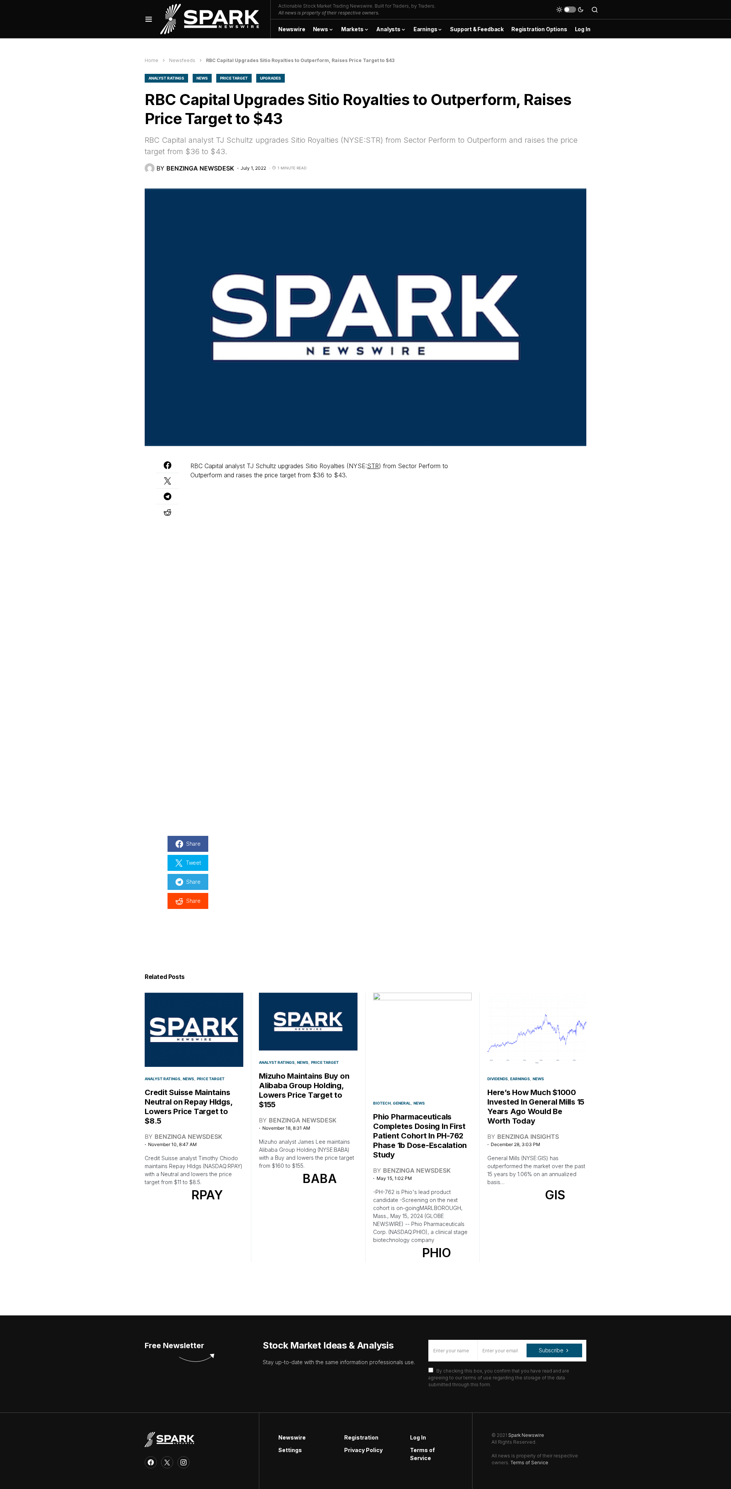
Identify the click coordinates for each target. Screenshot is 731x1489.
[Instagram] (183, 1462)
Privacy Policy (363, 1450)
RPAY (207, 1195)
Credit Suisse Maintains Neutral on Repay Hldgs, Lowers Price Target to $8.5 (188, 1107)
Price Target (234, 78)
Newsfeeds (182, 60)
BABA (320, 1178)
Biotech (382, 1103)
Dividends (497, 1078)
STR (373, 466)
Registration (361, 1437)
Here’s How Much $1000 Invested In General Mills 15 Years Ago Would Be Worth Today (535, 1107)
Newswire (292, 1437)
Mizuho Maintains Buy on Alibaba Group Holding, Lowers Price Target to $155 (304, 1090)
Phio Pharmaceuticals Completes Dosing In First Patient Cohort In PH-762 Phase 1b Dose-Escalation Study (420, 1135)
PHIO (436, 1252)
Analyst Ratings (166, 78)
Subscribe (551, 1350)
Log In (418, 1437)
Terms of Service (422, 1454)
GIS (555, 1195)
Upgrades (270, 78)
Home (151, 60)
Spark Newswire (526, 1435)
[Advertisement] (518, 508)
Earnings (520, 1078)
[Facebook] (151, 1462)
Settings (290, 1450)
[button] (149, 19)
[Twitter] (167, 1462)
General (402, 1103)
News (202, 78)
